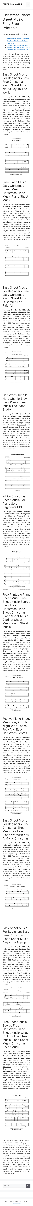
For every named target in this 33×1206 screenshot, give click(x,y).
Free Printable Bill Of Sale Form (17, 45)
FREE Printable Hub (13, 4)
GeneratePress (16, 1203)
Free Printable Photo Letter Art (17, 50)
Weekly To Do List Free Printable (18, 39)
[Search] (28, 1186)
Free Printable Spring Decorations (18, 47)
